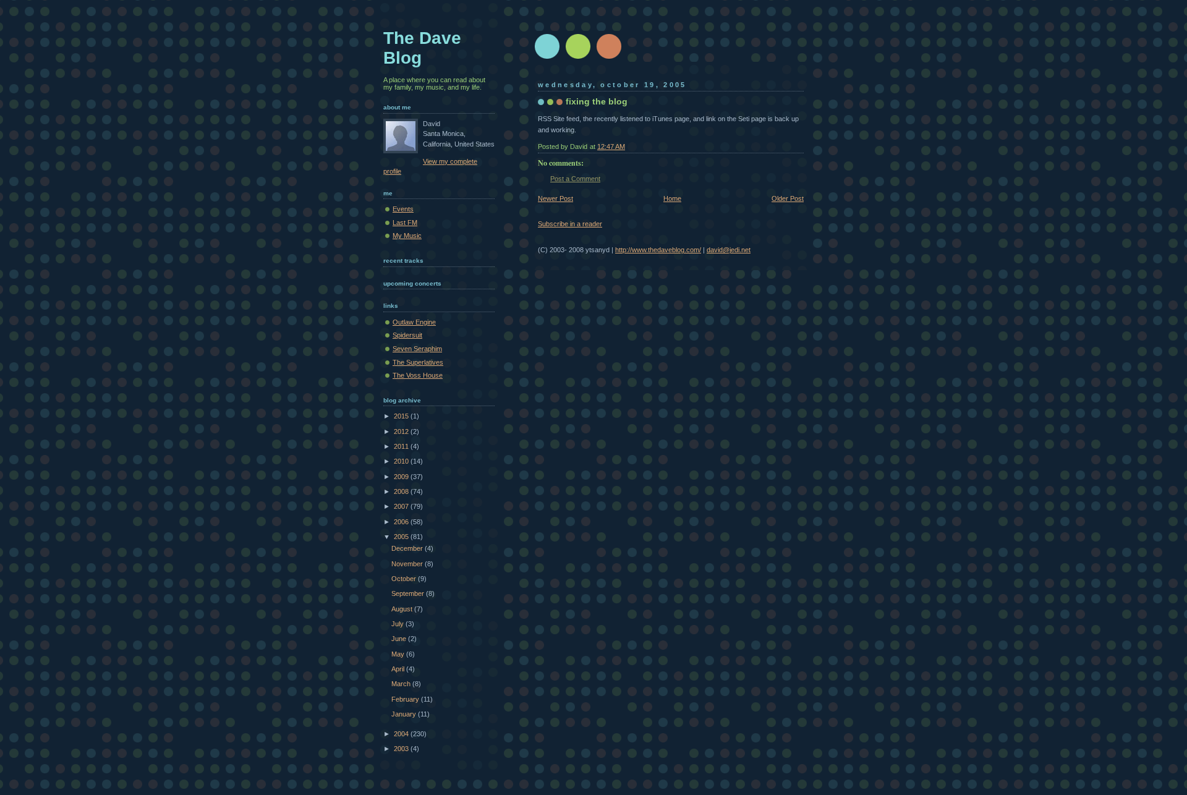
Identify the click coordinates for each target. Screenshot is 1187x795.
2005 (402, 536)
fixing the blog (597, 101)
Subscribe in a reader (570, 223)
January (404, 714)
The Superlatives (418, 362)
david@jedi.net (729, 249)
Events (403, 209)
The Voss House (418, 375)
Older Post (788, 198)
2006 (402, 521)
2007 (402, 506)
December (408, 548)
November (408, 564)
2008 (402, 491)
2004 (402, 734)
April (398, 669)
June (399, 638)
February (406, 699)
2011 (402, 446)
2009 (402, 476)
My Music (407, 235)
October (404, 578)
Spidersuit (407, 335)
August (402, 609)
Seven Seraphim (417, 348)
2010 (402, 461)
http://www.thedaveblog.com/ (658, 249)
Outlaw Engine (414, 322)
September (408, 593)
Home (672, 198)
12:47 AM (611, 146)
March (401, 683)
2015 (402, 416)
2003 (402, 748)
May (398, 654)
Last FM (405, 222)
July (398, 623)
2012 (402, 431)
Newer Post (555, 198)
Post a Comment (575, 178)
